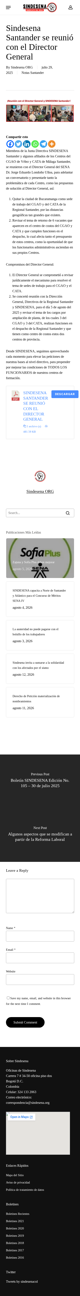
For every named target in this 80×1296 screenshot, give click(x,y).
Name (10, 928)
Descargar (65, 394)
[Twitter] (18, 144)
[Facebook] (10, 144)
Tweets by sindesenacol (22, 1281)
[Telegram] (43, 144)
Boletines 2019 (15, 1235)
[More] (51, 144)
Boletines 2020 (15, 1228)
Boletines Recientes (17, 1213)
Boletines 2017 (15, 1250)
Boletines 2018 (15, 1243)
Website (10, 971)
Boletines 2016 (15, 1257)
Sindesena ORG (22, 67)
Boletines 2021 (15, 1221)
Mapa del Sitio (15, 1175)
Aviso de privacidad (18, 1182)
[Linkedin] (27, 144)
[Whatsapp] (35, 144)
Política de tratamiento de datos (25, 1189)
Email (11, 949)
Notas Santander (33, 73)
